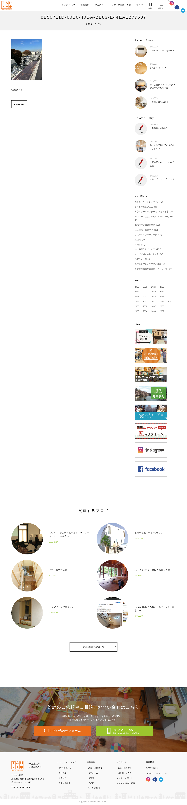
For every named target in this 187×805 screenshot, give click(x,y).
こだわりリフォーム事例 (146, 234)
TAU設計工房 (7, 5)
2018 (137, 296)
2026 (137, 287)
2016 (153, 296)
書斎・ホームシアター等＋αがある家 (152, 211)
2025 (145, 287)
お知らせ (139, 244)
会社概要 (62, 773)
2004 (145, 311)
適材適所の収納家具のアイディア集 (151, 269)
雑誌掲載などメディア (145, 249)
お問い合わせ (152, 768)
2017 (145, 296)
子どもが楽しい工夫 (144, 207)
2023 (162, 287)
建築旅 (138, 239)
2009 (137, 306)
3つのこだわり (65, 768)
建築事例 (84, 5)
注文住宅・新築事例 (144, 230)
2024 (153, 287)
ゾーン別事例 (94, 788)
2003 (153, 311)
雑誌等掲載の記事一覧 (93, 647)
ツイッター (183, 10)
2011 (162, 301)
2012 (153, 301)
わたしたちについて (65, 5)
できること (100, 5)
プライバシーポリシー (156, 773)
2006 (162, 306)
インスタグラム (171, 3)
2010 (170, 301)
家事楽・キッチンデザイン (147, 202)
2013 (145, 301)
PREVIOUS (19, 104)
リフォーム (93, 773)
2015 (162, 296)
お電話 (150, 8)
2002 (162, 311)
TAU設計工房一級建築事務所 (34, 765)
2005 (137, 311)
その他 (91, 783)
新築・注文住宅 (95, 768)
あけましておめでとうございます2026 (162, 145)
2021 (145, 291)
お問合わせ (161, 8)
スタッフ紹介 (64, 783)
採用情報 (150, 762)
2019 (162, 291)
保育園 (91, 778)
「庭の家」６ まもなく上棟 (162, 162)
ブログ (139, 5)
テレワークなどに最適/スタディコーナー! (154, 216)
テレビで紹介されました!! (146, 254)
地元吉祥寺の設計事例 (145, 225)
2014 (137, 301)
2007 (153, 306)
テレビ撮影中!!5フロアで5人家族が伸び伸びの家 (163, 84)
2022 (137, 291)
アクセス (62, 778)
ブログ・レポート (124, 778)
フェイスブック (176, 7)
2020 (153, 291)
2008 (145, 306)
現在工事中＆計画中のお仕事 (148, 264)
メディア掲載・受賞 (121, 5)
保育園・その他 (124, 773)
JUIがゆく (139, 259)
